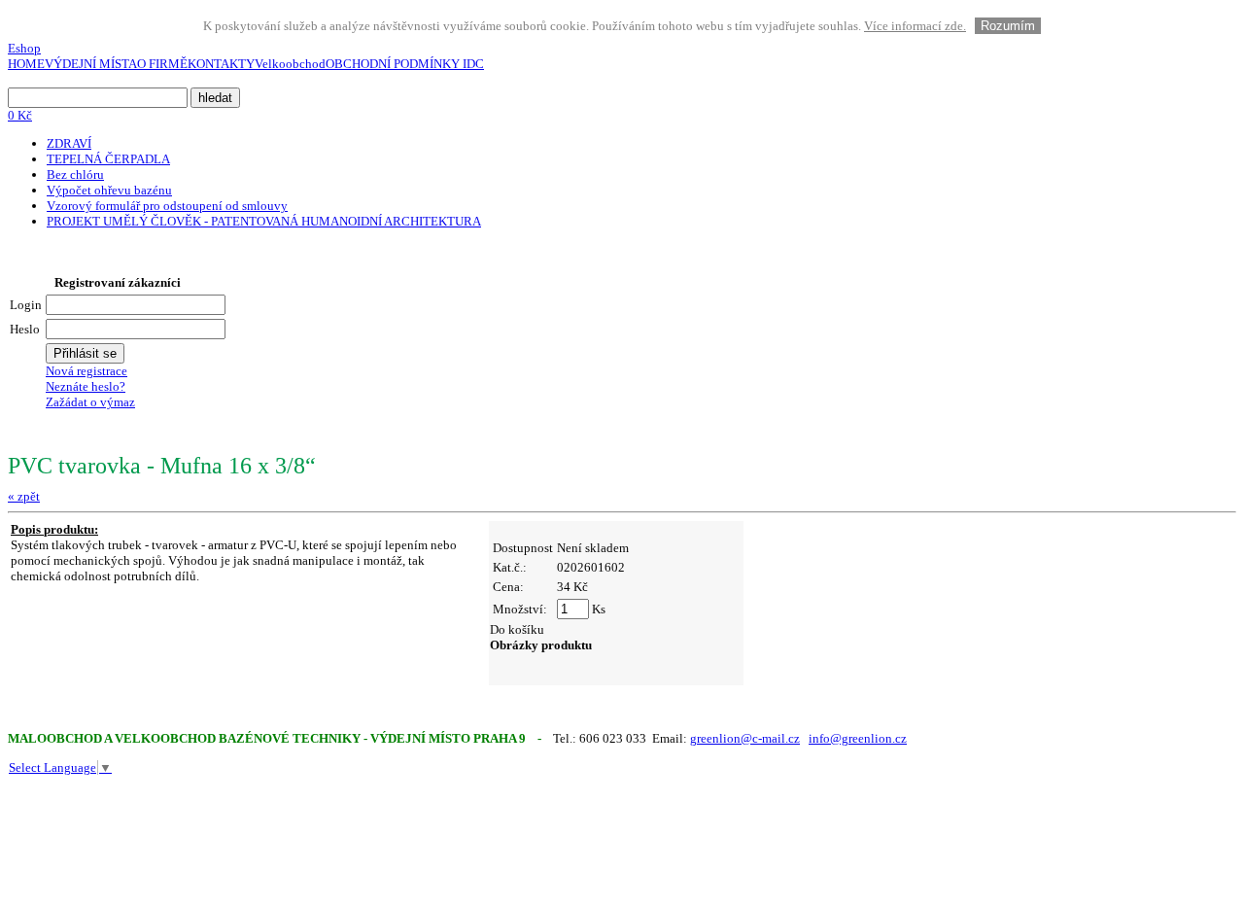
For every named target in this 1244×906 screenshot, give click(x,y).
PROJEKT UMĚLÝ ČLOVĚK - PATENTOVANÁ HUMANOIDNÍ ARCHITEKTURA (264, 221)
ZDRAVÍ (69, 143)
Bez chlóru (75, 174)
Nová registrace (86, 371)
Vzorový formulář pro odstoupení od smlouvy (167, 205)
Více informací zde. (915, 25)
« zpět (24, 496)
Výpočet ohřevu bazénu (109, 190)
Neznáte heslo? (85, 386)
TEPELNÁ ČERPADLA (108, 159)
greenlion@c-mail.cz (745, 738)
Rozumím (1008, 25)
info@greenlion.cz (858, 738)
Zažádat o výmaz (90, 402)
